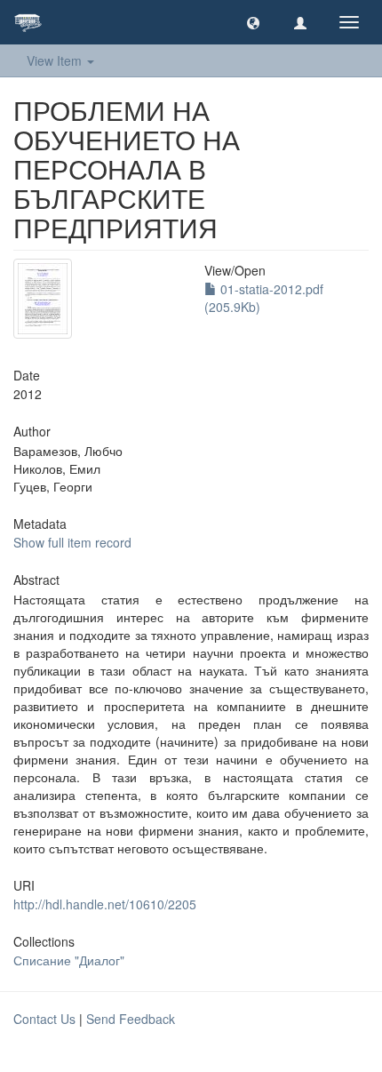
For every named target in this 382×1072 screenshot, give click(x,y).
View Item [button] (56, 60)
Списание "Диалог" (68, 960)
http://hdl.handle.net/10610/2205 (104, 904)
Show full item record (72, 542)
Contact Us (44, 1019)
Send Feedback (130, 1019)
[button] (253, 22)
